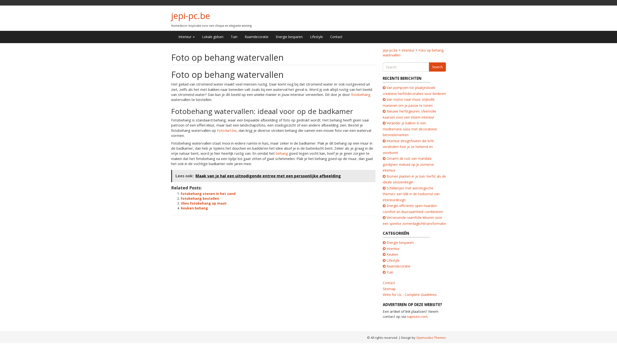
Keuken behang (194, 208)
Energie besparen (289, 36)
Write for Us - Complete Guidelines (410, 294)
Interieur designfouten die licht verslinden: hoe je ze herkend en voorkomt (408, 147)
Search (437, 67)
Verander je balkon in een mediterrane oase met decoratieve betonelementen (410, 129)
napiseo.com (417, 316)
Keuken (392, 254)
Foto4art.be (227, 130)
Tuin (234, 36)
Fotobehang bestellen (200, 198)
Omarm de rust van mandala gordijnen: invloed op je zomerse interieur (408, 164)
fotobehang (360, 94)
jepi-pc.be (190, 16)
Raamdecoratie (256, 36)
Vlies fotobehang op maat (204, 203)
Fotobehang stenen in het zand (208, 193)
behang (282, 153)
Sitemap (389, 289)
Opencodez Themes (431, 337)
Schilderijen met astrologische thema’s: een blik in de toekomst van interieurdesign (411, 194)
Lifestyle (316, 36)
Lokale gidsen (212, 36)
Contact (336, 36)
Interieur (185, 36)
